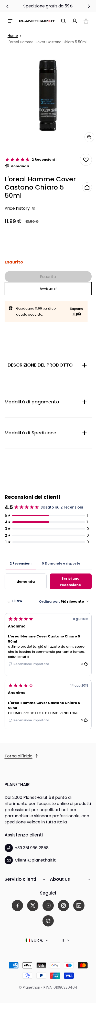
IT (63, 940)
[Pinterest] (48, 920)
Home (13, 35)
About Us (60, 879)
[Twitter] (32, 905)
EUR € (37, 940)
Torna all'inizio (19, 756)
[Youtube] (48, 905)
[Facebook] (17, 905)
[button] (63, 21)
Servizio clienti (20, 879)
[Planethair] (37, 21)
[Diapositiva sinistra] (7, 6)
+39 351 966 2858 (32, 848)
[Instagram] (63, 905)
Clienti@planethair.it (35, 860)
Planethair (31, 987)
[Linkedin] (78, 905)
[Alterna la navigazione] (10, 21)
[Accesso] (74, 21)
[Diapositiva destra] (89, 6)
